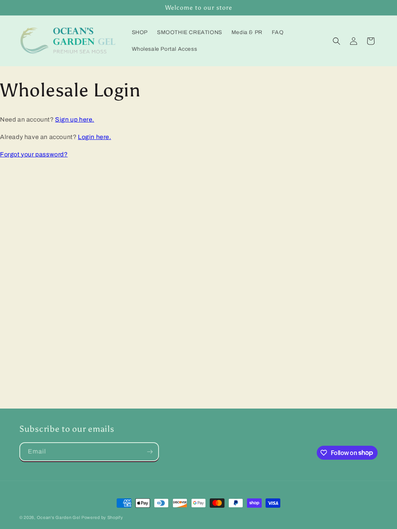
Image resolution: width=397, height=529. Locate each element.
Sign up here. (74, 119)
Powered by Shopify (102, 517)
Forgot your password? (34, 154)
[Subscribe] (149, 451)
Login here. (94, 137)
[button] (336, 41)
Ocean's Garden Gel (58, 517)
